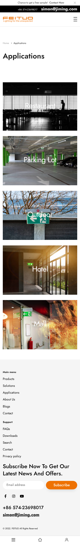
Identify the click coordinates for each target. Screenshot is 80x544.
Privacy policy (12, 456)
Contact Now (56, 3)
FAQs (6, 429)
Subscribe (61, 485)
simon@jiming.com (59, 9)
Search (7, 442)
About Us (9, 399)
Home (6, 43)
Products (8, 379)
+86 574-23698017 (27, 9)
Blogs (6, 406)
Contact (8, 413)
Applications (11, 392)
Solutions (9, 386)
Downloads (10, 436)
